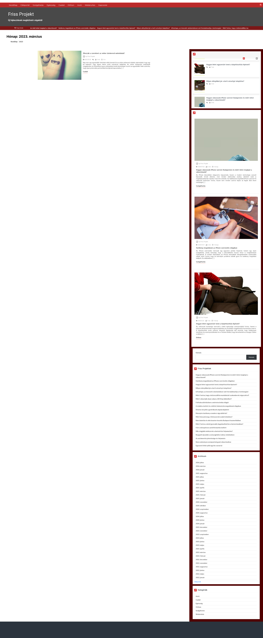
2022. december (201, 559)
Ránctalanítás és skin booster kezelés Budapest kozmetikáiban (218, 420)
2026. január (200, 470)
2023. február (201, 556)
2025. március (201, 491)
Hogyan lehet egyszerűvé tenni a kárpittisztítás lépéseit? (95, 28)
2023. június (200, 541)
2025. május (200, 484)
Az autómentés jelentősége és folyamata (210, 438)
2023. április (200, 549)
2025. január (200, 498)
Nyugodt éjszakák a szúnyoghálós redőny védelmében (215, 435)
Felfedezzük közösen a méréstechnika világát (212, 402)
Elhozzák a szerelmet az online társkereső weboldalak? (104, 53)
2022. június (200, 570)
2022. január (200, 577)
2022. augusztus (202, 567)
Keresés (198, 353)
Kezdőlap (13, 5)
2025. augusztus (202, 473)
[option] (55, 28)
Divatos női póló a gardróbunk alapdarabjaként (212, 410)
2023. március (201, 552)
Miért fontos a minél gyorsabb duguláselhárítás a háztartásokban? (219, 424)
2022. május (200, 574)
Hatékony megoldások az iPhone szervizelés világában (55, 28)
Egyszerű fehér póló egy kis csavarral (209, 445)
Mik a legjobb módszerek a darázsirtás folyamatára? (214, 431)
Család (62, 5)
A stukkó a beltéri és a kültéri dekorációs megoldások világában (218, 406)
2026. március (201, 466)
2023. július (200, 538)
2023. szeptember (202, 534)
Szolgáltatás (38, 5)
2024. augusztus (202, 513)
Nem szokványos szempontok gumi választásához (213, 442)
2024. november (201, 502)
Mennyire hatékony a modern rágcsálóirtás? (211, 413)
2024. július (200, 516)
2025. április (200, 488)
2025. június (200, 480)
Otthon (71, 5)
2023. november (201, 531)
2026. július (200, 462)
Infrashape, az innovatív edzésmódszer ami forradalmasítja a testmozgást (175, 28)
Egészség (51, 5)
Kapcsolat (102, 5)
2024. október (201, 506)
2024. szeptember (202, 509)
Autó (79, 5)
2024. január (200, 523)
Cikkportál (25, 5)
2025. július (200, 477)
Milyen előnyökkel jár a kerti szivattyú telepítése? (132, 28)
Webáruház (90, 5)
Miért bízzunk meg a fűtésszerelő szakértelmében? (214, 417)
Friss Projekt (21, 14)
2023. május (200, 545)
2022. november (201, 563)
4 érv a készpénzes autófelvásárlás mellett (211, 428)
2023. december (201, 527)
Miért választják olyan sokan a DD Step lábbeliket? (214, 399)
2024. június (200, 520)
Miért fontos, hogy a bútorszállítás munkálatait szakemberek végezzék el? (226, 28)
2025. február (201, 495)
